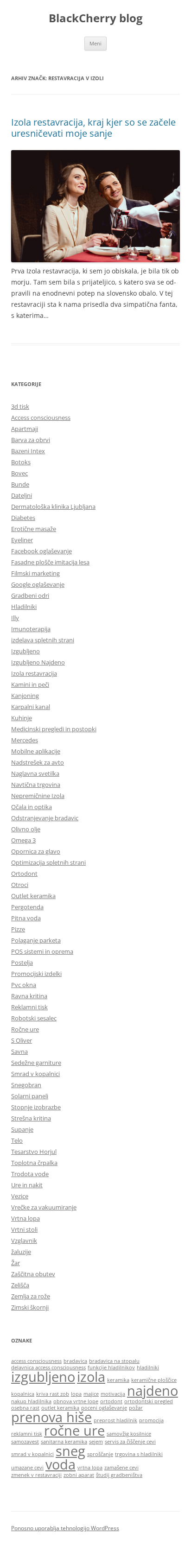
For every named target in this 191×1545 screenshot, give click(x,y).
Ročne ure (25, 1029)
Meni (95, 43)
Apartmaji (24, 428)
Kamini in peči (30, 684)
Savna (19, 1051)
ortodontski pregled (148, 1401)
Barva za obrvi (30, 440)
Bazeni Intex (28, 451)
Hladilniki (24, 606)
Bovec (19, 473)
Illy (15, 618)
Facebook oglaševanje (41, 551)
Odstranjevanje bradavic (44, 818)
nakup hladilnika (31, 1401)
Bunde (20, 484)
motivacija (113, 1394)
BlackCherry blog (96, 18)
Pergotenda (27, 907)
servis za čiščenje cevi (130, 1441)
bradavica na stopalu (114, 1361)
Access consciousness (40, 417)
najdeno (152, 1390)
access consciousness (36, 1361)
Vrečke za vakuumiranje (43, 1207)
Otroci (19, 884)
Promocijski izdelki (36, 973)
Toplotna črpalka (34, 1163)
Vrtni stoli (24, 1229)
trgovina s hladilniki (139, 1454)
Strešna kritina (31, 1118)
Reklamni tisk (29, 1007)
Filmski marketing (35, 573)
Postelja (22, 962)
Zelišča (20, 1285)
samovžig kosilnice (129, 1434)
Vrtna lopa (25, 1218)
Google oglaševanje (37, 584)
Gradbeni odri (30, 595)
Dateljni (21, 495)
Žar (15, 1263)
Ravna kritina (29, 996)
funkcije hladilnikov (111, 1367)
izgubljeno (43, 1377)
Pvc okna (23, 985)
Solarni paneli (29, 1096)
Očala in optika (31, 807)
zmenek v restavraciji (36, 1475)
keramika (118, 1380)
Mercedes (24, 740)
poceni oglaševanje (104, 1408)
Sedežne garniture (36, 1062)
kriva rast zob (52, 1394)
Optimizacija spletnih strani (48, 862)
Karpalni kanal (30, 707)
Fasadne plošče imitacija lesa (50, 562)
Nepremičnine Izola (37, 795)
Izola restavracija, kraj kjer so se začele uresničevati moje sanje (93, 127)
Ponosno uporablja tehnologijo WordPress (65, 1528)
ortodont (111, 1401)
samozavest (25, 1441)
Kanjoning (25, 695)
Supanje (22, 1129)
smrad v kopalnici (32, 1454)
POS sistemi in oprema (42, 951)
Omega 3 (23, 840)
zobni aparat (79, 1475)
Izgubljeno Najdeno (38, 662)
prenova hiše (51, 1417)
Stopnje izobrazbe (36, 1107)
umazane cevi (27, 1467)
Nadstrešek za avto (37, 762)
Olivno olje (25, 829)
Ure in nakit (27, 1185)
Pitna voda (26, 918)
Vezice (19, 1196)
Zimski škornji (30, 1307)
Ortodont (24, 873)
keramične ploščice (154, 1380)
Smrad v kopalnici (35, 1074)
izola (91, 1377)
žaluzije (21, 1251)
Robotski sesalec (34, 1018)
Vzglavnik (24, 1240)
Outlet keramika (33, 896)
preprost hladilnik (115, 1420)
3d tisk (20, 406)
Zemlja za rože (30, 1296)
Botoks (21, 462)
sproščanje (100, 1454)
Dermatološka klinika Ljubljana (53, 506)
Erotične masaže (33, 529)
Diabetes (23, 517)
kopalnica (22, 1394)
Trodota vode (30, 1174)
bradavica (75, 1361)
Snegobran (26, 1085)
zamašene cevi (121, 1467)
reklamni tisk (26, 1434)
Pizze (18, 929)
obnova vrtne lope (75, 1401)
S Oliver (21, 1040)
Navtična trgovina (35, 784)
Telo (17, 1140)
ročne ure (74, 1430)
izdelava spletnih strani (42, 640)
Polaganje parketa (36, 940)
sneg (70, 1451)
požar (136, 1408)
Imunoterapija (31, 629)
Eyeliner (22, 540)
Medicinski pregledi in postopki (53, 729)
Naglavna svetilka (35, 773)
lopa (76, 1394)
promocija (151, 1420)
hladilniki (148, 1367)
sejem (96, 1441)
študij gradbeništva (119, 1475)
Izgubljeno (25, 651)
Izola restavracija (34, 673)
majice (91, 1394)
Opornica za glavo (35, 851)
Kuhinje (21, 718)
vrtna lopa (89, 1467)
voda (60, 1464)
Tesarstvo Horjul (34, 1151)
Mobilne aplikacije (35, 751)
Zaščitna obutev (33, 1274)
